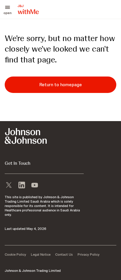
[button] (7, 9)
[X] (9, 184)
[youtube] (35, 184)
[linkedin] (22, 184)
